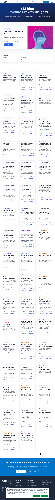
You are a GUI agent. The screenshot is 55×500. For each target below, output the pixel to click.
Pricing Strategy (18, 485)
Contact (46, 1)
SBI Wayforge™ (31, 482)
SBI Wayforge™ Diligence (32, 485)
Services (11, 1)
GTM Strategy (17, 482)
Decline (44, 495)
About (40, 1)
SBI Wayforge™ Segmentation (33, 487)
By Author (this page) (23, 57)
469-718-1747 (45, 484)
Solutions (18, 1)
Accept (37, 495)
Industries (26, 1)
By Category (5, 57)
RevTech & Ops (17, 484)
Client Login (52, 2)
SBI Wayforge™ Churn (32, 484)
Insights (33, 1)
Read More (8, 44)
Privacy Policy (42, 490)
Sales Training (17, 487)
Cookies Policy (50, 496)
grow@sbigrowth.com (47, 482)
